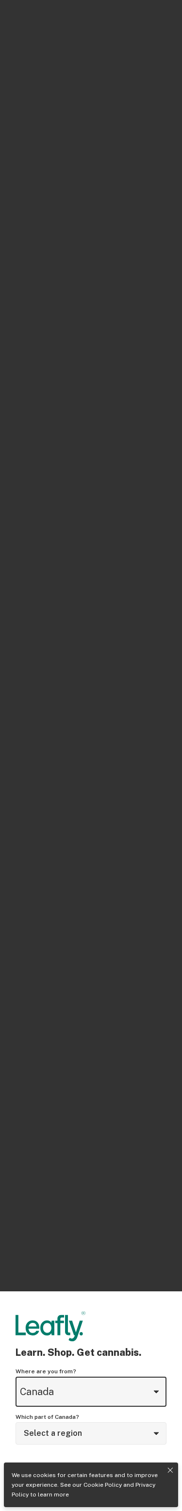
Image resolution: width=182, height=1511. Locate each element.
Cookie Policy (102, 1484)
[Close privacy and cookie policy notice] (170, 1470)
